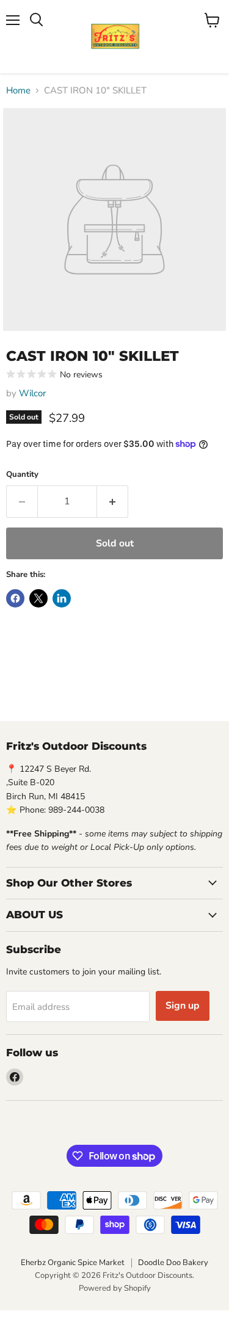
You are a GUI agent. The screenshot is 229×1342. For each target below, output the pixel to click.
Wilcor (32, 393)
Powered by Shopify (115, 1288)
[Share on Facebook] (15, 598)
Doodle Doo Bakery (173, 1262)
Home (18, 90)
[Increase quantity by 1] (112, 501)
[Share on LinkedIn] (62, 598)
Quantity (22, 474)
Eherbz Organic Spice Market (73, 1262)
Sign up (182, 1005)
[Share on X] (38, 598)
